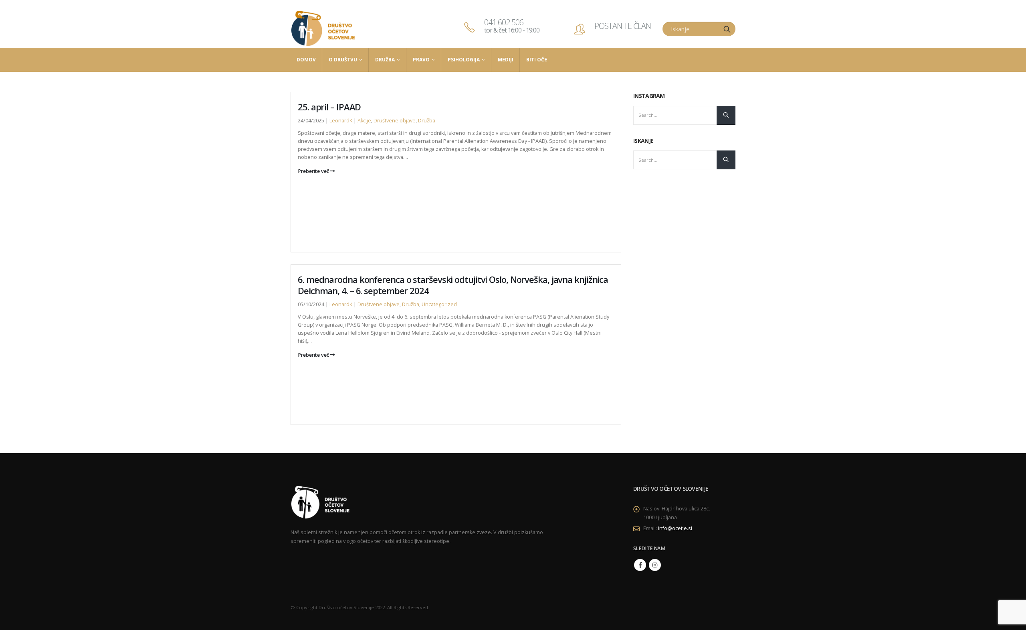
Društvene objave (395, 120)
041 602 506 (511, 26)
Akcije (364, 120)
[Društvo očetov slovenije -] (323, 29)
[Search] (727, 29)
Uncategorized (439, 304)
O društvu (343, 59)
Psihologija (464, 59)
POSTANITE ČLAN (622, 25)
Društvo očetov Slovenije (346, 607)
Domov (306, 59)
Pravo (421, 59)
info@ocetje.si (675, 528)
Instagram (655, 565)
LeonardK (340, 120)
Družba (385, 59)
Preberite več (314, 171)
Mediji (505, 59)
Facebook (640, 565)
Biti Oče (536, 59)
